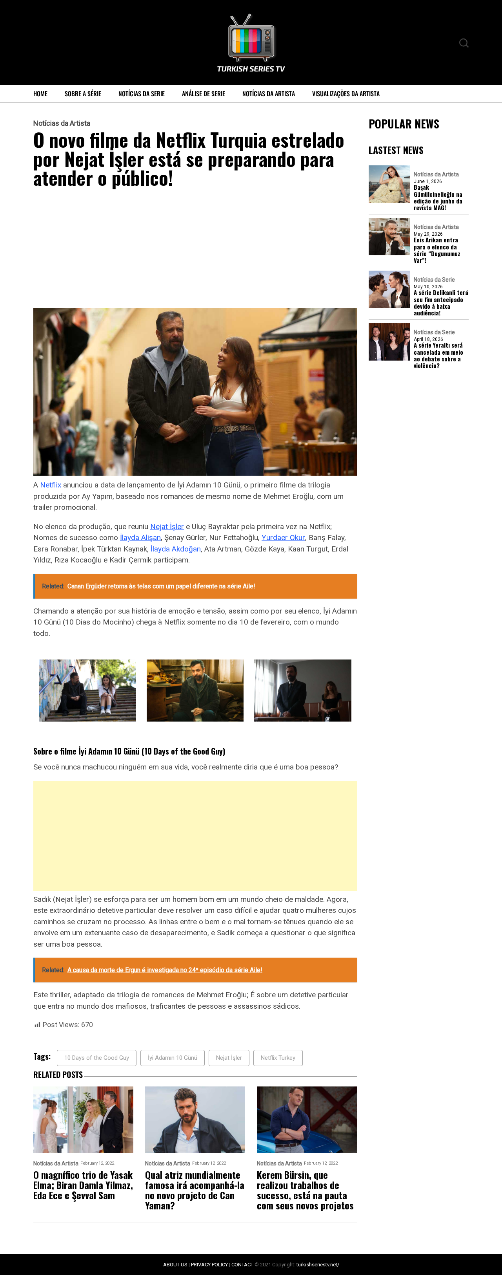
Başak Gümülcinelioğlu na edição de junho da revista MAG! (438, 197)
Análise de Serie (203, 93)
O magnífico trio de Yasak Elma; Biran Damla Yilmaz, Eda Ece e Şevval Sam (83, 1184)
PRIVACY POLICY (209, 1264)
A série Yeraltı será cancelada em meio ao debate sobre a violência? (438, 355)
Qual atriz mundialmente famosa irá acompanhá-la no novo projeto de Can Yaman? (194, 1189)
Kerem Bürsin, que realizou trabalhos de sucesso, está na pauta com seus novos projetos (305, 1189)
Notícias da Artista (268, 93)
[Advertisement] (195, 250)
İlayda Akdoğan (176, 548)
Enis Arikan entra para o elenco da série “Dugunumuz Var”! (437, 250)
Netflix (50, 484)
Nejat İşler (167, 526)
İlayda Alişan (140, 537)
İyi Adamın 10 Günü (172, 1057)
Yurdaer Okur (283, 537)
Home (40, 93)
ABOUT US (175, 1264)
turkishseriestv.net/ (317, 1264)
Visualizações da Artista (346, 93)
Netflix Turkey (278, 1057)
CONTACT (242, 1264)
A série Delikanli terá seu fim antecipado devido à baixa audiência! (441, 303)
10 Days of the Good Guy (96, 1057)
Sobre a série (83, 93)
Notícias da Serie (141, 93)
